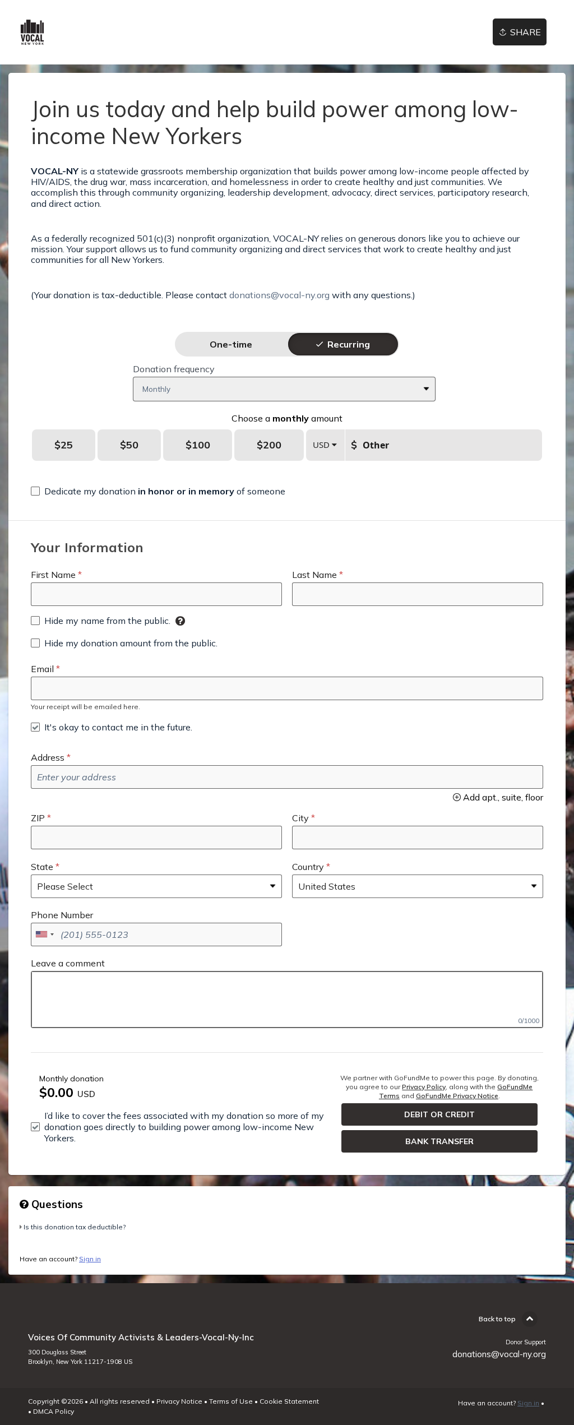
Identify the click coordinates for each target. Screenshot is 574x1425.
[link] (32, 32)
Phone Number (62, 914)
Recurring (348, 344)
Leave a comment (68, 963)
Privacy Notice (179, 1401)
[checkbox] (158, 491)
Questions (56, 1204)
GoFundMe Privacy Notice (457, 1095)
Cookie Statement (289, 1401)
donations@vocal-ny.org (279, 294)
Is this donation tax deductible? (75, 1227)
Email (42, 668)
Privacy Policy (424, 1086)
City (300, 817)
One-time (231, 344)
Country (308, 866)
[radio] (231, 344)
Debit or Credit (439, 1114)
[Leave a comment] (287, 999)
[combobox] (44, 934)
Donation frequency (174, 368)
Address (47, 757)
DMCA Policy (53, 1411)
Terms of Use (231, 1401)
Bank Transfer (439, 1141)
